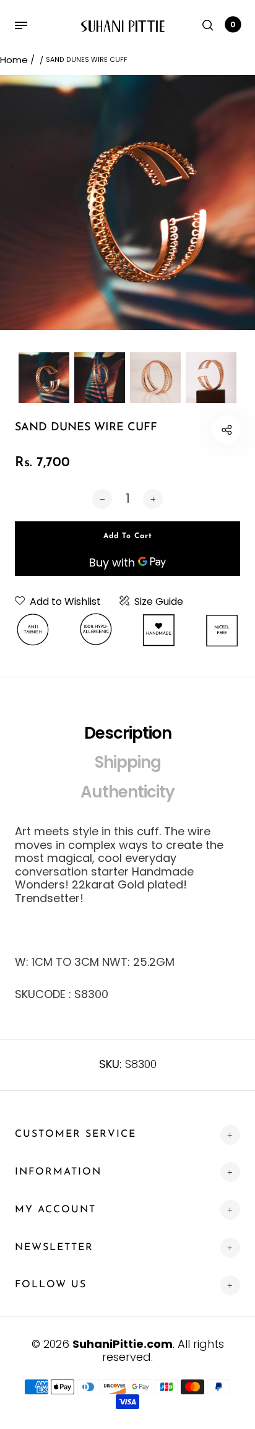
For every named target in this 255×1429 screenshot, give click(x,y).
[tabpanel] (127, 202)
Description (127, 733)
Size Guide (158, 602)
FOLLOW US (51, 1285)
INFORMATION (58, 1172)
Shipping (128, 762)
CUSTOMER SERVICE (75, 1134)
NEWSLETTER (54, 1248)
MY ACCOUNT (55, 1210)
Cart (232, 24)
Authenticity (127, 792)
